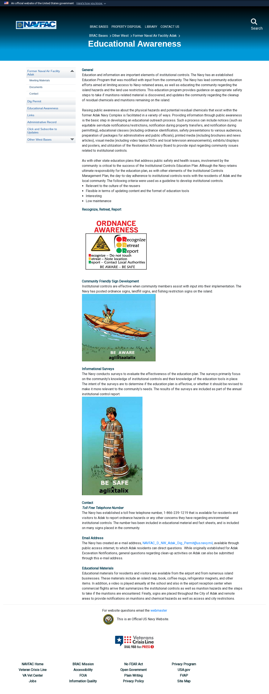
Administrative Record (42, 122)
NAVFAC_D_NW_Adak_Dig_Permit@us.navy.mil (177, 543)
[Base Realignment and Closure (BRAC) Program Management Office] (36, 24)
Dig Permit (34, 101)
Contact (33, 93)
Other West (120, 36)
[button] (91, 3)
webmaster (158, 610)
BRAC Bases (99, 36)
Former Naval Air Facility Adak (155, 36)
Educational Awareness (42, 108)
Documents (35, 87)
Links (30, 115)
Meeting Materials (39, 80)
